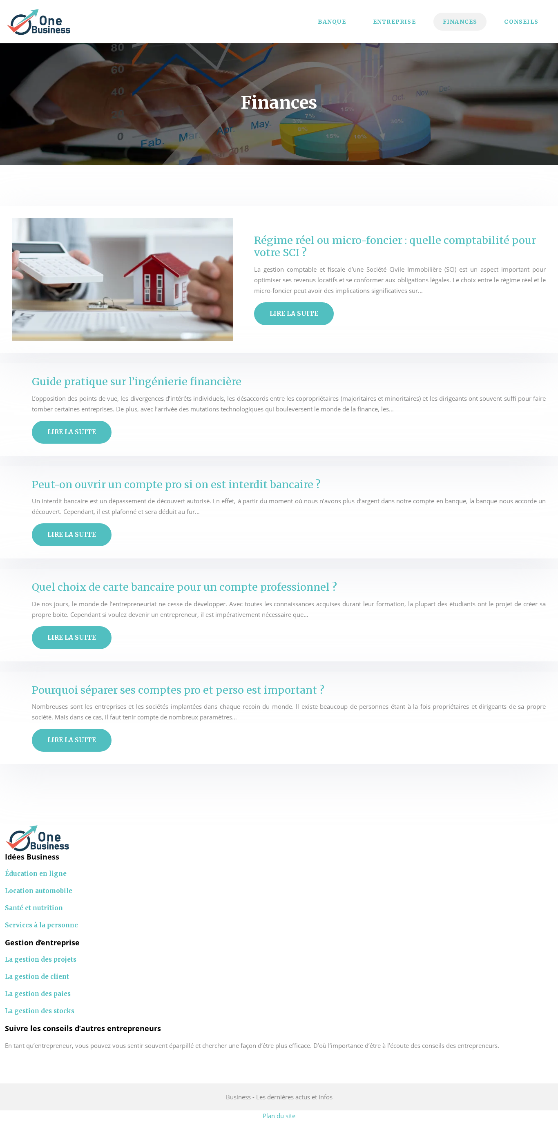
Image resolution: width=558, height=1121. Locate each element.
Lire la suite (294, 313)
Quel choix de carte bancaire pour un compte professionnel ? (184, 587)
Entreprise (394, 21)
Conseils (521, 21)
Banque (332, 21)
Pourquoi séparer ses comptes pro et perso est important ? (178, 690)
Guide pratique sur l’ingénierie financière (136, 381)
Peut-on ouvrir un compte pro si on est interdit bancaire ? (176, 484)
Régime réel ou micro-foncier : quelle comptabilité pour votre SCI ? (395, 246)
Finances (460, 21)
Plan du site (279, 1116)
